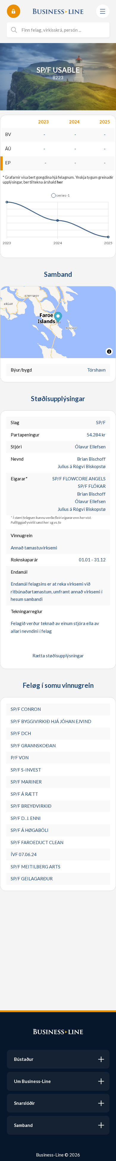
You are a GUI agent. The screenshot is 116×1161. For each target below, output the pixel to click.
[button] (60, 195)
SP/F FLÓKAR (92, 486)
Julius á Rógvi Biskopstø (82, 466)
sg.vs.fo (55, 522)
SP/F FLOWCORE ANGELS (79, 478)
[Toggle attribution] (109, 351)
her (60, 182)
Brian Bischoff (91, 459)
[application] (58, 217)
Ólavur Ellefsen (90, 446)
